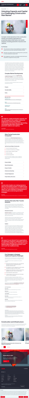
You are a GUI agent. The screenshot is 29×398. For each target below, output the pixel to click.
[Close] (28, 390)
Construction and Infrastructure (7, 4)
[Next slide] (5, 347)
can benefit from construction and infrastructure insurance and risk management (14, 283)
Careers (2, 378)
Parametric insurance (8, 212)
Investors (2, 379)
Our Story (2, 376)
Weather (15, 379)
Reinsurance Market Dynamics (9, 307)
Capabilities (9, 376)
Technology (15, 378)
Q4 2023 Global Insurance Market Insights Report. (11, 306)
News (2, 381)
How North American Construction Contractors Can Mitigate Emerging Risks (11, 344)
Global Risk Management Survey (16, 137)
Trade (14, 376)
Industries (8, 378)
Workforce (15, 381)
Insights (8, 379)
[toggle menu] (27, 1)
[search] (25, 1)
